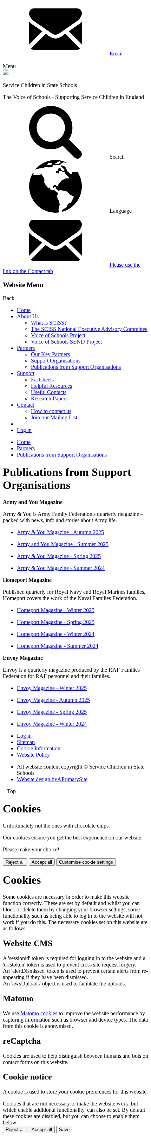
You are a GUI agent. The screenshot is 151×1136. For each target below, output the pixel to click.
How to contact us (51, 411)
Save (64, 1129)
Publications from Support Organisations (76, 367)
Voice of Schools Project (58, 335)
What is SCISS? (49, 323)
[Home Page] (5, 73)
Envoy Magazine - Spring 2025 (52, 712)
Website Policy (33, 755)
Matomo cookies (38, 1013)
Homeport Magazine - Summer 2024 (57, 646)
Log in (24, 430)
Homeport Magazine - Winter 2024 (55, 634)
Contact (25, 405)
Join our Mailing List (54, 417)
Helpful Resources (51, 386)
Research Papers (49, 398)
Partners (26, 348)
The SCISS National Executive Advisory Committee (89, 329)
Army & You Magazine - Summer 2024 (61, 568)
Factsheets (42, 380)
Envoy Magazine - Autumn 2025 (53, 700)
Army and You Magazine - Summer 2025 (63, 544)
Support (25, 373)
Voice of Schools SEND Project (66, 342)
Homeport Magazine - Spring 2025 (55, 622)
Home (24, 310)
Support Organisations (55, 361)
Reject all (15, 862)
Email (115, 54)
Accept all (42, 862)
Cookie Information (38, 748)
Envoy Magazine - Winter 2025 (52, 688)
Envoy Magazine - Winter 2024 (52, 724)
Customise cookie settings (86, 862)
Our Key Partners (50, 354)
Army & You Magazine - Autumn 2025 (60, 532)
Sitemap (26, 742)
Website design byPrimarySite (52, 779)
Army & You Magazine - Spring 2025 (59, 556)
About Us (28, 316)
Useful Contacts (48, 392)
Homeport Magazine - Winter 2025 (55, 610)
